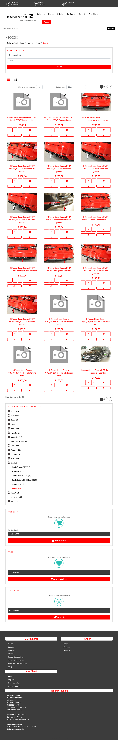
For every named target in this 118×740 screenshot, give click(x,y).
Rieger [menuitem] (65, 644)
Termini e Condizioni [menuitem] (16, 660)
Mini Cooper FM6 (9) (19, 441)
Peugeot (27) (16, 450)
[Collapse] (9, 462)
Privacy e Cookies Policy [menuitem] (17, 663)
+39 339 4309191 (16, 717)
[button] (59, 67)
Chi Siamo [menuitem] (71, 14)
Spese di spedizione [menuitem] (16, 657)
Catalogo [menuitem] (41, 14)
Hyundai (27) (16, 433)
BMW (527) (15, 416)
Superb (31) (16, 489)
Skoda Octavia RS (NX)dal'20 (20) (24, 480)
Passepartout (63, 738)
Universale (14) (16, 497)
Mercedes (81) (16, 437)
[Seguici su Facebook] (91, 4)
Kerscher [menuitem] (66, 647)
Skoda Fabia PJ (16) (19, 471)
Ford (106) (15, 429)
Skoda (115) (15, 463)
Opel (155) (15, 446)
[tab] (9, 80)
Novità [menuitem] (51, 14)
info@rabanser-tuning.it (20, 719)
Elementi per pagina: (26, 87)
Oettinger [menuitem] (67, 650)
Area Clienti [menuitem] (93, 14)
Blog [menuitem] (10, 667)
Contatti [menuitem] (82, 14)
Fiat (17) (14, 424)
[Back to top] (113, 735)
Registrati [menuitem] (12, 680)
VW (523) (14, 501)
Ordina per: (60, 87)
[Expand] (9, 411)
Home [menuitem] (10, 644)
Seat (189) (15, 459)
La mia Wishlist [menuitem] (14, 686)
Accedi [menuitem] (10, 676)
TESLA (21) (15, 493)
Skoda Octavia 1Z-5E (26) (21, 476)
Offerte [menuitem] (60, 14)
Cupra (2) (14, 420)
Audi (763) (15, 411)
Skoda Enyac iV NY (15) (21, 467)
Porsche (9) (15, 454)
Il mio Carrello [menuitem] (13, 683)
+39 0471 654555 (21, 715)
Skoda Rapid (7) (18, 484)
